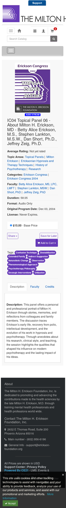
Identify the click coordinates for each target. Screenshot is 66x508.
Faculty (34, 287)
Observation (38, 260)
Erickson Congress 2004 (22, 178)
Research (35, 169)
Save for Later (49, 236)
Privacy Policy (36, 467)
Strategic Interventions (19, 272)
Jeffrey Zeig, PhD (35, 192)
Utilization (40, 272)
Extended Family (16, 256)
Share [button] (12, 236)
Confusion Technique (26, 252)
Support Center (14, 467)
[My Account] (43, 31)
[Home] (19, 30)
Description (17, 287)
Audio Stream (32, 114)
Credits (49, 287)
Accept (11, 503)
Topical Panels (34, 157)
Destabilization (47, 252)
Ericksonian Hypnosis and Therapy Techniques (30, 163)
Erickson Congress (35, 174)
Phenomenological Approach (22, 264)
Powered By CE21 (16, 470)
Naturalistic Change (18, 260)
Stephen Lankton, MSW (32, 188)
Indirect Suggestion (38, 256)
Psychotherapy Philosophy (21, 268)
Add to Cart (47, 243)
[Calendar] (35, 31)
